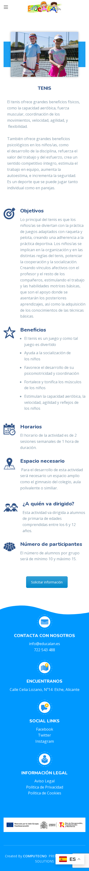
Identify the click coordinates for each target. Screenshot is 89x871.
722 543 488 (44, 649)
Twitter (44, 735)
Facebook (44, 729)
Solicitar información (47, 582)
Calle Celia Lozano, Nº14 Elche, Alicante (45, 689)
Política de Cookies (44, 793)
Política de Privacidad (44, 787)
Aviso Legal (44, 781)
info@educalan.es (44, 643)
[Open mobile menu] (6, 7)
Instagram (44, 741)
